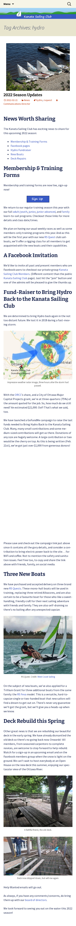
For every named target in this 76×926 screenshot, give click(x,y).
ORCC (18, 394)
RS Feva (21, 694)
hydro (39, 100)
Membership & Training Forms (29, 141)
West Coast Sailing (46, 676)
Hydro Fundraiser (21, 150)
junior (32, 211)
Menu (7, 4)
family (65, 211)
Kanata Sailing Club (15, 278)
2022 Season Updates (23, 95)
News (27, 100)
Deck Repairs (18, 158)
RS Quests (15, 588)
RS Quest (49, 237)
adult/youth (20, 211)
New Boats (17, 154)
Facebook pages (20, 145)
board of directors (36, 900)
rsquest (48, 100)
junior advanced (46, 211)
